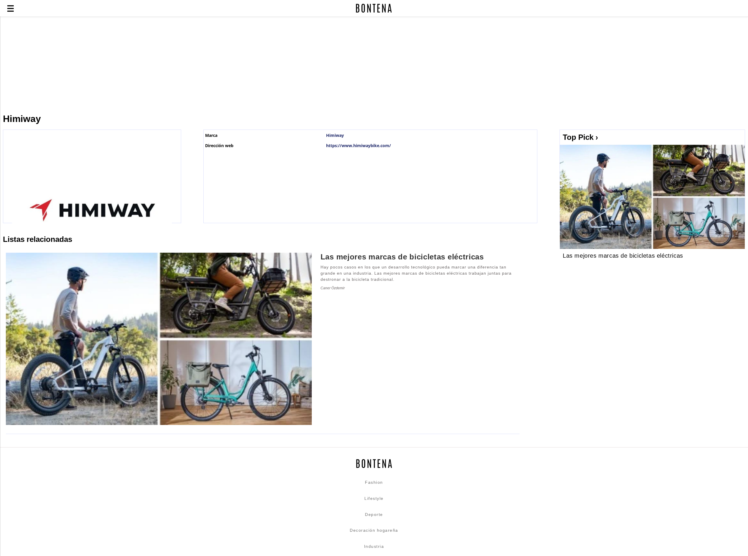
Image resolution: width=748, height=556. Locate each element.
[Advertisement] (141, 65)
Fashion (374, 482)
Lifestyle (374, 498)
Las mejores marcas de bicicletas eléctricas (623, 255)
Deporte (374, 514)
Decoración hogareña (374, 530)
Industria (374, 546)
